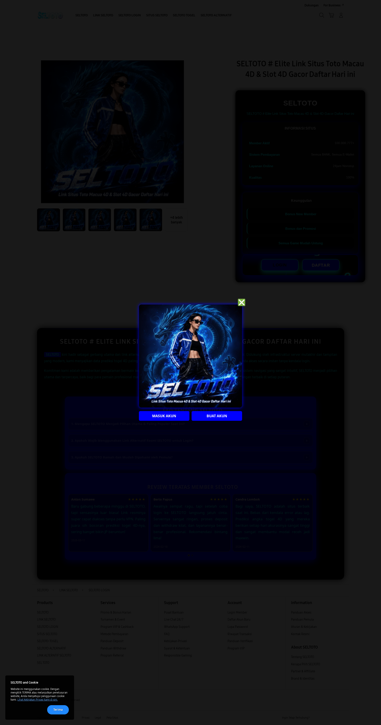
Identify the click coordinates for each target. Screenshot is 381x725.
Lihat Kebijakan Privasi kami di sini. (37, 699)
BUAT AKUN (217, 415)
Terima (58, 710)
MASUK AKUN (164, 415)
